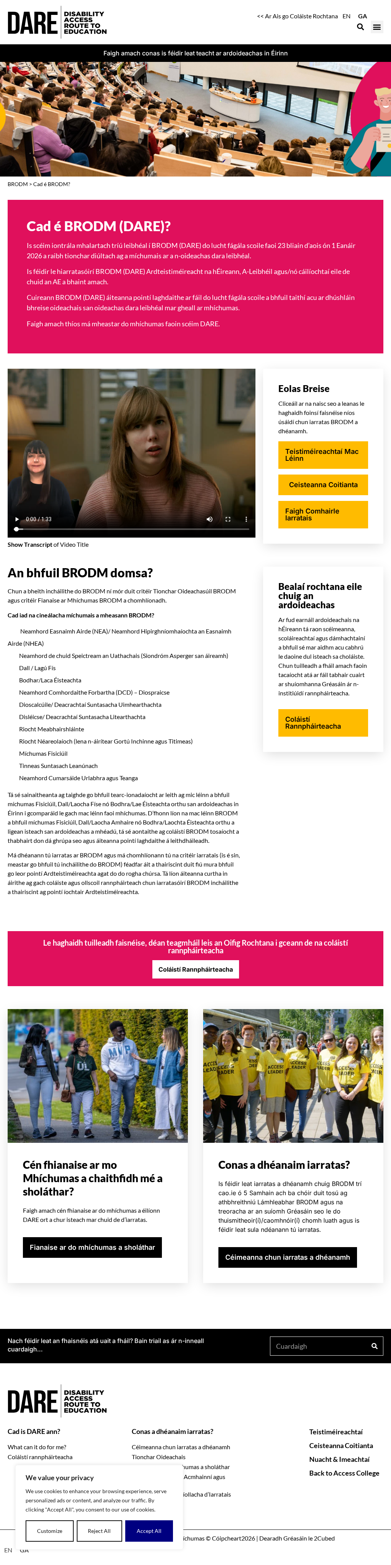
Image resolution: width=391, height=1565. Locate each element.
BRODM (18, 184)
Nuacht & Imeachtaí (339, 1459)
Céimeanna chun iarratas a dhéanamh (181, 1446)
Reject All (99, 1531)
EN (347, 16)
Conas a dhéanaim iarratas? (172, 1431)
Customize (49, 1531)
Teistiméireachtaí (336, 1431)
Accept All (149, 1531)
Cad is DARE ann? (34, 1431)
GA (362, 16)
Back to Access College (344, 1473)
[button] (377, 27)
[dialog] (99, 1507)
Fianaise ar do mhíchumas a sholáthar (181, 1466)
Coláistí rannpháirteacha (40, 1456)
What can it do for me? (37, 1446)
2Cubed (324, 1538)
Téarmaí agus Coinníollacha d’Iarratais (181, 1494)
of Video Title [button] (48, 544)
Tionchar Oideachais (159, 1456)
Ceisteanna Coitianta (341, 1445)
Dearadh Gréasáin (283, 1538)
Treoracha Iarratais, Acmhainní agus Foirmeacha (178, 1480)
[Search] (374, 1346)
